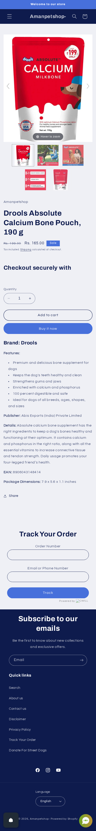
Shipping (25, 249)
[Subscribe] (82, 660)
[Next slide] (87, 86)
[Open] (11, 820)
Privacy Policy (20, 729)
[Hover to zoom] (48, 88)
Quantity (10, 289)
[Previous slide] (8, 86)
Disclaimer (17, 719)
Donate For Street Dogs (28, 750)
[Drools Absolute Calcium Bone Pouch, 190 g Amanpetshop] (23, 155)
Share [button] (13, 495)
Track (48, 592)
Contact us (17, 708)
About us (16, 698)
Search (14, 687)
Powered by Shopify (64, 819)
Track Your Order (22, 740)
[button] (9, 16)
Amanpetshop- (40, 819)
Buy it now (48, 328)
